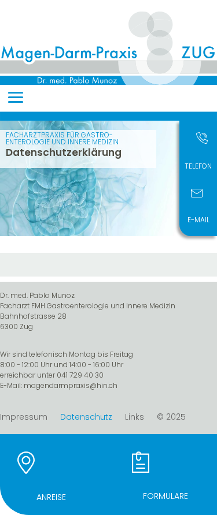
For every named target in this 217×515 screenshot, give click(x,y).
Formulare (165, 496)
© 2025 (171, 418)
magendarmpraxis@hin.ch (70, 385)
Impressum (23, 418)
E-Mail (198, 220)
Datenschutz (86, 418)
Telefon (198, 166)
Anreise (51, 497)
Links (134, 418)
